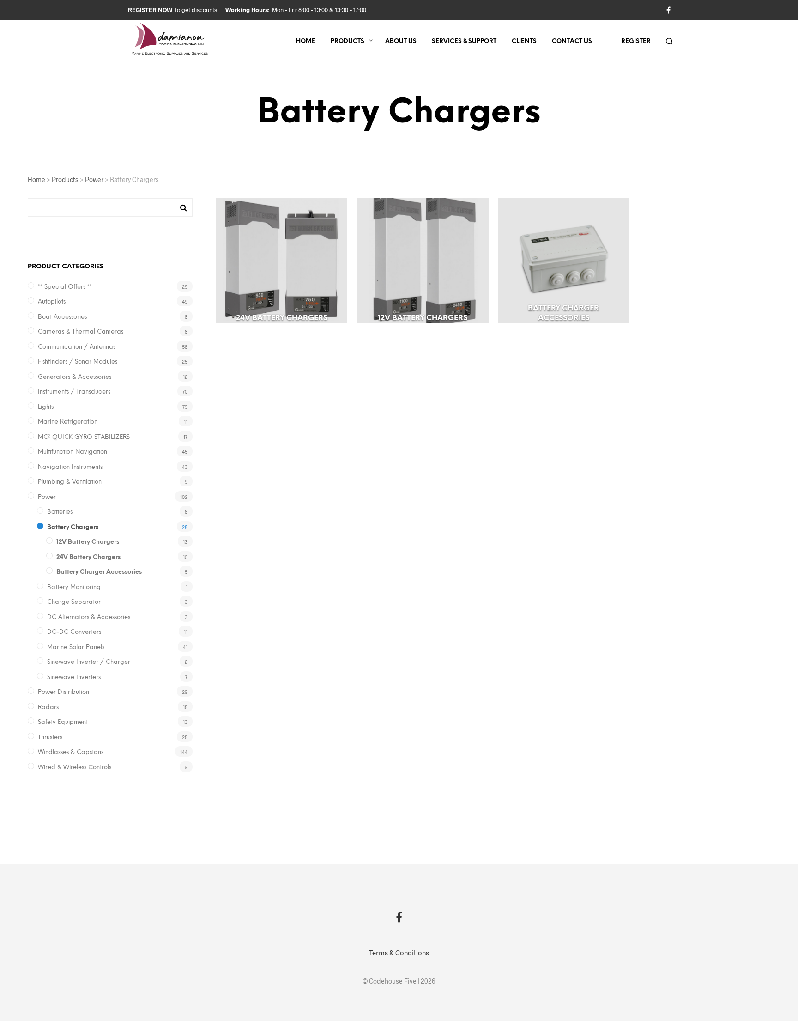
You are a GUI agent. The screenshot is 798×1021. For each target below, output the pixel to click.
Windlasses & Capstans (70, 752)
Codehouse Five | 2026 (402, 981)
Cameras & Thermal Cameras (80, 332)
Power (94, 179)
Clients (524, 41)
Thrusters (50, 738)
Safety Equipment (63, 722)
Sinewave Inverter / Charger (88, 662)
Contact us (572, 41)
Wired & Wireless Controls (74, 768)
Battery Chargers (72, 527)
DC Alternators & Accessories (88, 617)
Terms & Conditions (399, 952)
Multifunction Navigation (72, 452)
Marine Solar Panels (75, 647)
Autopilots (52, 302)
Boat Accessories (62, 317)
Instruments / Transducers (74, 392)
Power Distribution (63, 692)
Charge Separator (74, 602)
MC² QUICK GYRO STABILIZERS (84, 437)
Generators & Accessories (74, 377)
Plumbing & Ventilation (70, 482)
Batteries (60, 512)
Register (636, 41)
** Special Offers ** (65, 287)
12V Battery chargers (87, 542)
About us (401, 41)
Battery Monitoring (74, 587)
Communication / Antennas (76, 347)
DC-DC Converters (74, 632)
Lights (46, 407)
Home (305, 41)
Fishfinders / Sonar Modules (77, 362)
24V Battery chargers (88, 557)
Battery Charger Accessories (99, 572)
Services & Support (464, 41)
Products (347, 41)
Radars (48, 708)
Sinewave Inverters (74, 678)
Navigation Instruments (70, 467)
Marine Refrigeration (67, 422)
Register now (151, 9)
